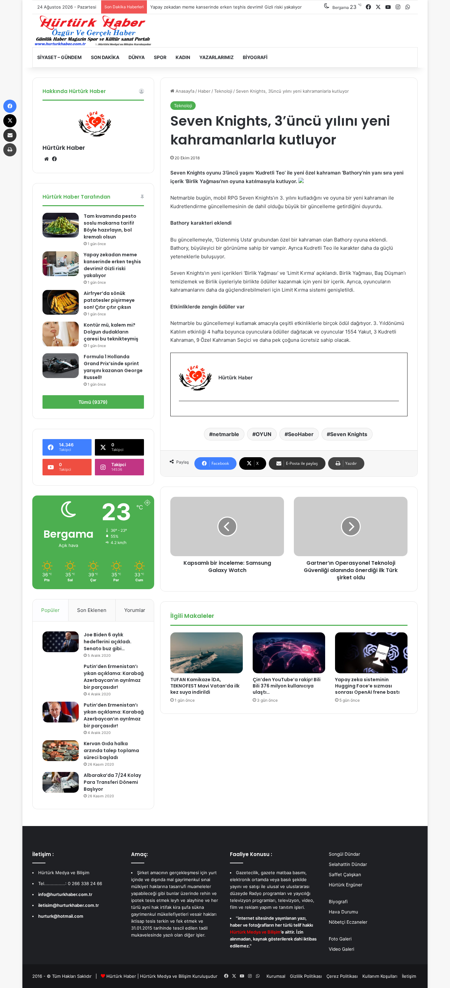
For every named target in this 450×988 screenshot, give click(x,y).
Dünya (136, 57)
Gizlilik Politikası (306, 976)
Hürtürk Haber (63, 147)
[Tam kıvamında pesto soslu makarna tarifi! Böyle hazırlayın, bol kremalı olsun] (60, 225)
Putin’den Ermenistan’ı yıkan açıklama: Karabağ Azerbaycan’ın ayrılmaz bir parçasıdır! (114, 676)
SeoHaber (301, 434)
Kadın (183, 57)
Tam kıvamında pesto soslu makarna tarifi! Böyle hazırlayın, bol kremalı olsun (110, 226)
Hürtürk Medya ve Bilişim (165, 976)
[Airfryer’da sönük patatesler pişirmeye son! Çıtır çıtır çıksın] (60, 302)
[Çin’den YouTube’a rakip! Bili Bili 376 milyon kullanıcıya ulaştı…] (289, 652)
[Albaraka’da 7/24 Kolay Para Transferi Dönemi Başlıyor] (60, 782)
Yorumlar (134, 610)
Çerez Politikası (342, 976)
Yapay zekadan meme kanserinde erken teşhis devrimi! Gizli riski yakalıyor (226, 7)
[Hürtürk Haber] (93, 31)
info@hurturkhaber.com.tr (65, 894)
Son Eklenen (91, 610)
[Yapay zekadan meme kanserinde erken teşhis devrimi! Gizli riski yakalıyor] (60, 263)
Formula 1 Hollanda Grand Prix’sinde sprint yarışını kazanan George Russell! (113, 367)
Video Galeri (341, 949)
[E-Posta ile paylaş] (9, 135)
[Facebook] (183, 412)
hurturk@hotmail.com (60, 916)
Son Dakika (105, 57)
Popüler (50, 610)
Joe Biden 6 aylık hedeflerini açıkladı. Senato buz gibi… (107, 641)
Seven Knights (348, 434)
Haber (204, 91)
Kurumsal (276, 976)
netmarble (225, 434)
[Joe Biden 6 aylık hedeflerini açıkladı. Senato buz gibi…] (60, 641)
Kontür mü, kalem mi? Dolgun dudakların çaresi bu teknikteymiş (111, 332)
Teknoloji (223, 91)
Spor (160, 57)
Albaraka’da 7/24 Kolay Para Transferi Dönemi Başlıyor (112, 782)
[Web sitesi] (46, 159)
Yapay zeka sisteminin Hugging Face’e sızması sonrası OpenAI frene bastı (367, 685)
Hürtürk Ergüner (345, 884)
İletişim (409, 976)
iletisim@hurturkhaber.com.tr (68, 905)
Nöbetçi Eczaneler (348, 922)
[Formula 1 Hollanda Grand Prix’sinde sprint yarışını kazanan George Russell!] (60, 365)
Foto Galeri (340, 938)
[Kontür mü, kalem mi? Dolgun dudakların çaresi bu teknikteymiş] (60, 334)
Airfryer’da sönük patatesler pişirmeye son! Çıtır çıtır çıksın (109, 300)
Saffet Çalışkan (345, 874)
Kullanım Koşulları (379, 976)
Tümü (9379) (93, 402)
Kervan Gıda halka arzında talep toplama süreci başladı (111, 750)
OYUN (263, 434)
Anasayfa (184, 91)
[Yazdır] (9, 149)
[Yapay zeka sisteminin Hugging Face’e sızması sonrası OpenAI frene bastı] (371, 652)
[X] (9, 120)
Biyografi (255, 57)
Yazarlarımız (216, 57)
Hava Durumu (343, 911)
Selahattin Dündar (348, 864)
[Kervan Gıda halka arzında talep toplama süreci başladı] (60, 750)
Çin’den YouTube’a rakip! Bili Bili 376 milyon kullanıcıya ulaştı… (287, 685)
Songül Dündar (344, 854)
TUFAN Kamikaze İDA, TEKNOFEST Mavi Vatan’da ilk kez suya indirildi (204, 685)
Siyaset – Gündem (59, 57)
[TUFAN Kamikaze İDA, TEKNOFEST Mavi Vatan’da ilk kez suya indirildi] (206, 652)
